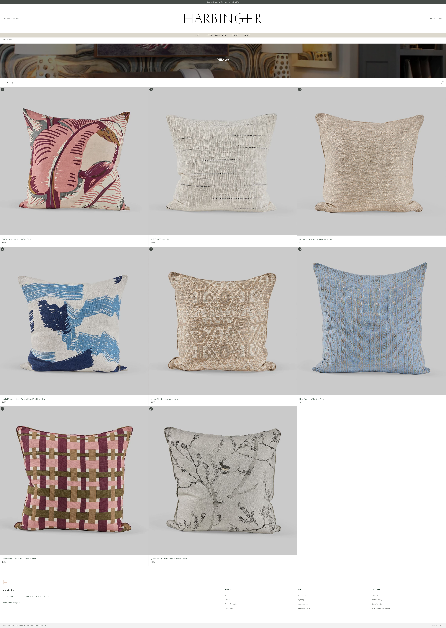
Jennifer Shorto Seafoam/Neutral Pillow (315, 239)
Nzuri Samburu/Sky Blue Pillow (311, 399)
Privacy (434, 625)
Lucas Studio (230, 608)
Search (432, 18)
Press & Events (231, 604)
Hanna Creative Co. (40, 625)
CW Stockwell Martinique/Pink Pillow (16, 239)
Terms (441, 625)
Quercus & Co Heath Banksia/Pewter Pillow (169, 558)
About (247, 35)
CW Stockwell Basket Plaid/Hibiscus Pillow (19, 558)
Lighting (301, 599)
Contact (228, 599)
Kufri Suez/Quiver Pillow (160, 239)
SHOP (198, 35)
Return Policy (377, 599)
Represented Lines (216, 35)
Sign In (440, 18)
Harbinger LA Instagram (11, 603)
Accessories (303, 604)
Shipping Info (377, 604)
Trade (235, 35)
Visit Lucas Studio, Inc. (11, 19)
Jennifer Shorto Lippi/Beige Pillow (164, 399)
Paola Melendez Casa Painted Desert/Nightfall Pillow (24, 399)
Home (4, 40)
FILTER (6, 82)
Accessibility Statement (381, 608)
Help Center (376, 595)
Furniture (302, 595)
